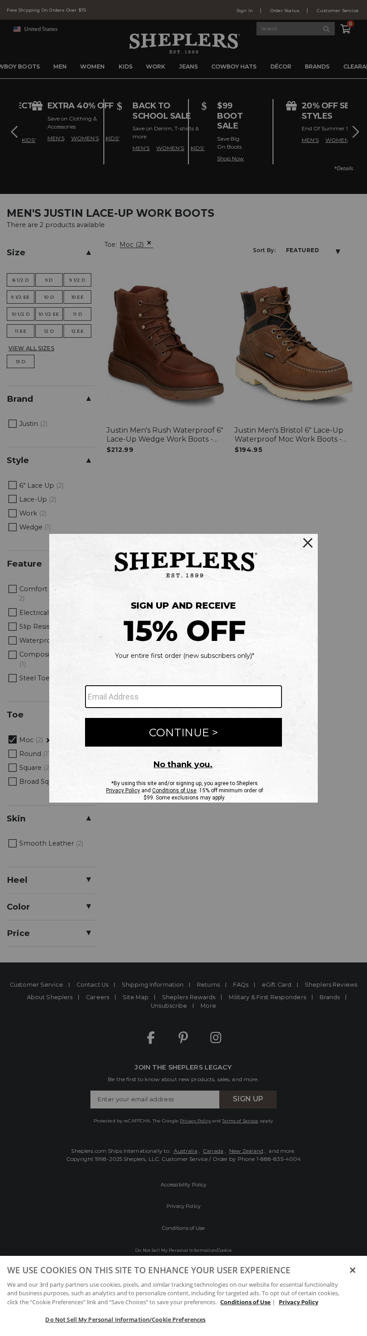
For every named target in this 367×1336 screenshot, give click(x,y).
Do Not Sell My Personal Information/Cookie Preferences (125, 1319)
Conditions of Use (245, 1302)
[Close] (353, 1270)
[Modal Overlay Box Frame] (183, 668)
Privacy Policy (298, 1302)
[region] (183, 1296)
